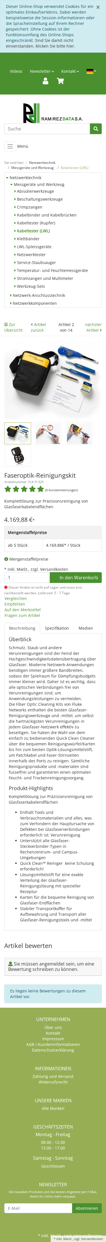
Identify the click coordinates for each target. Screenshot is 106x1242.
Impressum (53, 1038)
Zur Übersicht (13, 327)
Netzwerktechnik (24, 177)
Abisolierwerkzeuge (35, 191)
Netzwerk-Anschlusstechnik (38, 295)
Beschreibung (22, 628)
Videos (16, 71)
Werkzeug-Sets (30, 286)
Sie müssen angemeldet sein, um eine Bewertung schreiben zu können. (51, 966)
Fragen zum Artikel (22, 615)
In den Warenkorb (78, 577)
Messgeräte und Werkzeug (38, 184)
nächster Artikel (93, 327)
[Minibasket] (60, 81)
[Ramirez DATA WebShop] (53, 113)
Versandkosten (92, 1239)
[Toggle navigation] (10, 146)
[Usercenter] (45, 81)
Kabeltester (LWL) (33, 230)
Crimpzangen (29, 207)
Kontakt (69, 71)
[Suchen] (96, 128)
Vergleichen (16, 598)
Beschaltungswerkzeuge (39, 199)
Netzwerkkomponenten (34, 303)
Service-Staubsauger (36, 262)
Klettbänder (28, 238)
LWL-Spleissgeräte (33, 246)
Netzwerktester (31, 254)
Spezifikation (57, 628)
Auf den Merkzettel (23, 609)
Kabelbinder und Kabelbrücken (46, 215)
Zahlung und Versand (53, 1076)
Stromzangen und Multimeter (44, 278)
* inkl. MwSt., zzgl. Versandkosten (36, 569)
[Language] (91, 71)
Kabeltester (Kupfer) (35, 223)
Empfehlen (15, 604)
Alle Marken (53, 1108)
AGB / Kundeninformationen (53, 1044)
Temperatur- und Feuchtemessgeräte (52, 270)
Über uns (53, 1027)
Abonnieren (87, 1208)
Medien (86, 628)
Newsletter (41, 71)
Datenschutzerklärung (53, 1050)
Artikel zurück (38, 327)
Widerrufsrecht (53, 1082)
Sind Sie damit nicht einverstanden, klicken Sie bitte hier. (40, 43)
